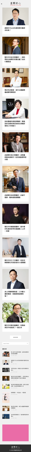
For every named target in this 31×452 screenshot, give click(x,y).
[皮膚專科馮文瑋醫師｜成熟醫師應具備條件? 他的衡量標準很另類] (15, 142)
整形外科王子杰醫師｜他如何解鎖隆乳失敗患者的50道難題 (15, 261)
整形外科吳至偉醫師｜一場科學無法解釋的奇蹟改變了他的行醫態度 (15, 59)
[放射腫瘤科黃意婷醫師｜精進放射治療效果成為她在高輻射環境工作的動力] (15, 109)
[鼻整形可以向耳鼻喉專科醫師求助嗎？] (15, 16)
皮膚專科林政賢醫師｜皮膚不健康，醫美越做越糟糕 (15, 196)
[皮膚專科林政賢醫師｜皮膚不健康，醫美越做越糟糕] (15, 179)
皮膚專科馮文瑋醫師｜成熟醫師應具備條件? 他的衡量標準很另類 (15, 157)
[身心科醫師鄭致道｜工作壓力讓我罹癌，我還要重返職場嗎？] (15, 279)
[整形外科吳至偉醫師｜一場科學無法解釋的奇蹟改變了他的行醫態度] (15, 45)
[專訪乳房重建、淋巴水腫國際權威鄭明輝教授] (15, 77)
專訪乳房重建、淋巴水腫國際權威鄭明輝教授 (15, 91)
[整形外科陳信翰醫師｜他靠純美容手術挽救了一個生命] (15, 312)
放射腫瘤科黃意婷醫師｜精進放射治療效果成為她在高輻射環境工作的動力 (15, 123)
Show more (15, 337)
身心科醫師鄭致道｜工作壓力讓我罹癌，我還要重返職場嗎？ (15, 294)
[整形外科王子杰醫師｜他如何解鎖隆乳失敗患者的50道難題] (15, 247)
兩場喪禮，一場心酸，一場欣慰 (18, 392)
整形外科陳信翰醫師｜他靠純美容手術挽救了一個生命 (15, 326)
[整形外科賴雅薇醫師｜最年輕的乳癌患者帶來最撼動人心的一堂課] (15, 214)
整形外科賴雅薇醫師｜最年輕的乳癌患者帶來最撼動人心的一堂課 (15, 229)
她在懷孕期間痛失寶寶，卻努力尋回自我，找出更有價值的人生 (20, 385)
